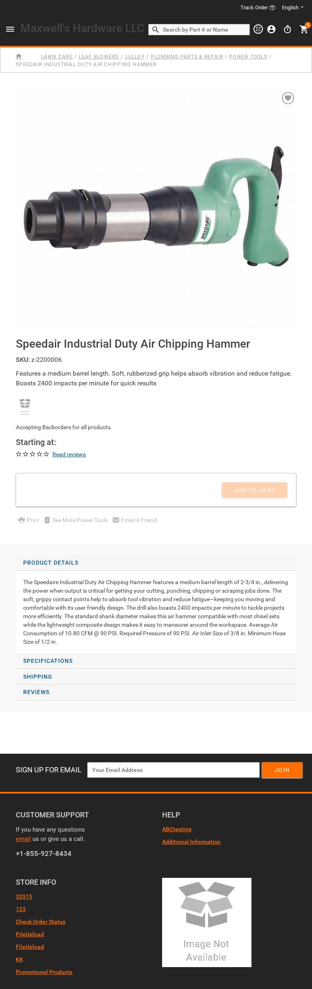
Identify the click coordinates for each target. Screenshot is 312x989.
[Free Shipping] (25, 407)
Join (282, 770)
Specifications (48, 661)
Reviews (36, 692)
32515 (24, 896)
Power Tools (248, 57)
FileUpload (30, 934)
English (290, 7)
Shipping (37, 676)
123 (21, 909)
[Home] (27, 56)
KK (19, 959)
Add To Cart (254, 490)
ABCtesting (176, 829)
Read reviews (69, 454)
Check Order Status (40, 921)
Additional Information (191, 841)
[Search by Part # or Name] (155, 30)
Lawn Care (57, 57)
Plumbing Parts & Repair (187, 57)
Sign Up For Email (49, 769)
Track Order (254, 7)
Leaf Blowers (99, 57)
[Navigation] (10, 29)
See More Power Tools (80, 520)
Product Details (50, 562)
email (23, 839)
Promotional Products (44, 972)
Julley (135, 57)
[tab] (156, 604)
